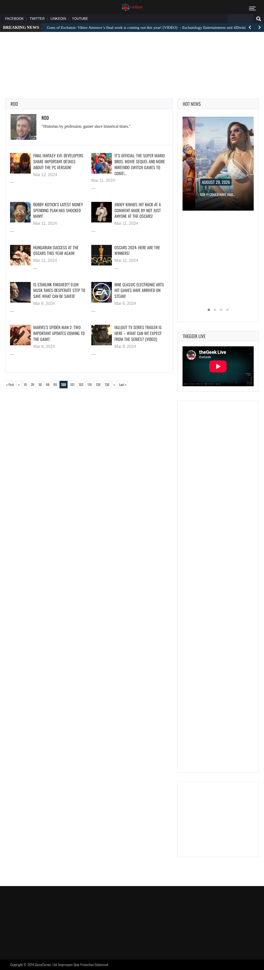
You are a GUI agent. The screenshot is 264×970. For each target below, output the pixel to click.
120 (98, 384)
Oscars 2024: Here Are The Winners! (137, 250)
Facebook (14, 19)
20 (32, 384)
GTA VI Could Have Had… (217, 194)
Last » (122, 384)
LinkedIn (58, 19)
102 (81, 384)
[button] (209, 309)
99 (55, 384)
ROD (45, 117)
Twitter (37, 19)
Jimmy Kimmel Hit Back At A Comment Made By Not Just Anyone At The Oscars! (137, 210)
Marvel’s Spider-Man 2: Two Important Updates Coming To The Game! (59, 333)
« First (10, 384)
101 (72, 384)
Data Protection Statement (90, 964)
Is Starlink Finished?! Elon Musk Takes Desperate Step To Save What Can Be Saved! (59, 290)
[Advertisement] (132, 51)
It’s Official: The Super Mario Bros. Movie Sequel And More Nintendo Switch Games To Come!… (139, 164)
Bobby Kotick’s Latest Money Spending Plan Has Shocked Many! (58, 210)
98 (47, 384)
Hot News (192, 103)
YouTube (80, 19)
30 (40, 384)
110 (89, 384)
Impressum (65, 964)
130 (107, 384)
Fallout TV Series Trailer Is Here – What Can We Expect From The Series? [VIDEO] (138, 333)
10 (25, 384)
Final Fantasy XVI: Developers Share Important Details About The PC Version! (58, 161)
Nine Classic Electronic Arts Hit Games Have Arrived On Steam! (139, 290)
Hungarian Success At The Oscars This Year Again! (56, 250)
